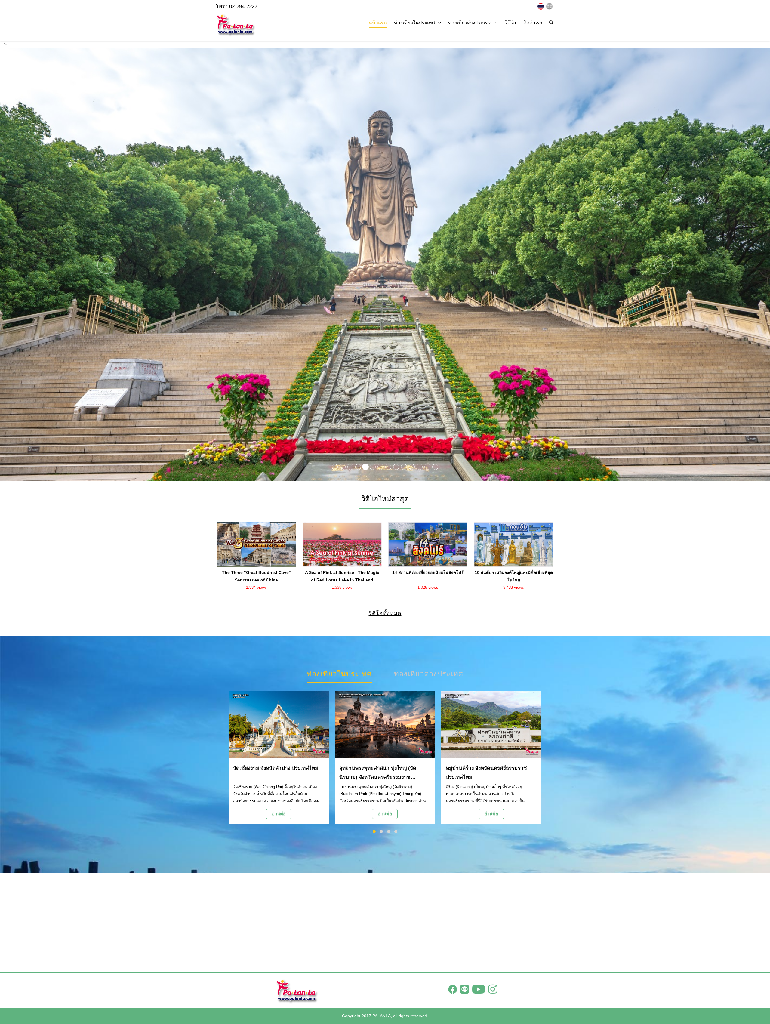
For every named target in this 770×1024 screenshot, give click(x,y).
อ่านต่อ (279, 813)
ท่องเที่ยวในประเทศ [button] (414, 22)
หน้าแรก (378, 22)
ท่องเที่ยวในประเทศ (339, 674)
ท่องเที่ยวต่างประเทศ (428, 674)
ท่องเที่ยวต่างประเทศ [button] (469, 22)
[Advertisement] (385, 923)
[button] (58, 264)
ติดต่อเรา (532, 22)
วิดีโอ (510, 22)
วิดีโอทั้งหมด (385, 613)
